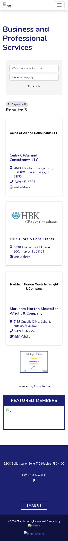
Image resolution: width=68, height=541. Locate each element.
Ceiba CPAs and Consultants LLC (24, 157)
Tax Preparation (16, 104)
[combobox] (34, 77)
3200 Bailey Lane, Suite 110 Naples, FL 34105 (34, 463)
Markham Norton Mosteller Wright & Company (34, 311)
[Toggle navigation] (59, 5)
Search (36, 86)
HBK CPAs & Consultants (32, 239)
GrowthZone (42, 386)
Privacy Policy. (54, 521)
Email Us (34, 505)
